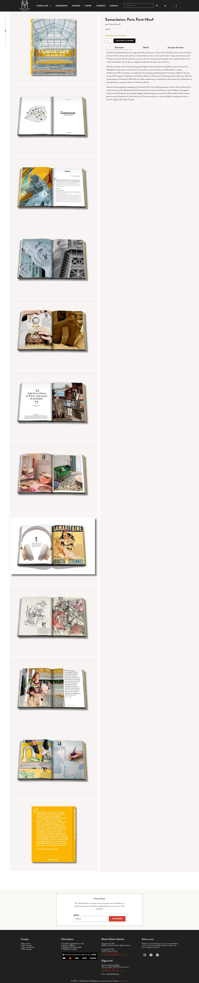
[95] (54, 334)
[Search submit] (156, 6)
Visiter (88, 5)
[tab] (119, 47)
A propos (100, 5)
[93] (54, 191)
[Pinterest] (157, 955)
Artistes (76, 5)
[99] (54, 620)
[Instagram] (145, 955)
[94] (54, 262)
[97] (54, 477)
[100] (54, 692)
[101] (54, 763)
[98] (54, 549)
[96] (54, 406)
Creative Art (123, 981)
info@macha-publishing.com (112, 970)
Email (76, 915)
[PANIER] (176, 5)
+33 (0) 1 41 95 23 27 (110, 952)
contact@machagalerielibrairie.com (114, 954)
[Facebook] (151, 955)
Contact (114, 5)
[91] (54, 835)
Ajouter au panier (124, 40)
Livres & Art (42, 5)
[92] (54, 119)
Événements (61, 5)
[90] (54, 48)
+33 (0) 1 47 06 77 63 (110, 968)
